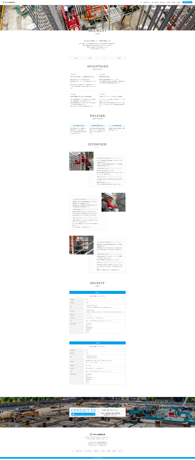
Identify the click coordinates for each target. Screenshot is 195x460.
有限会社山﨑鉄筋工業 (99, 457)
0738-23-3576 (112, 413)
